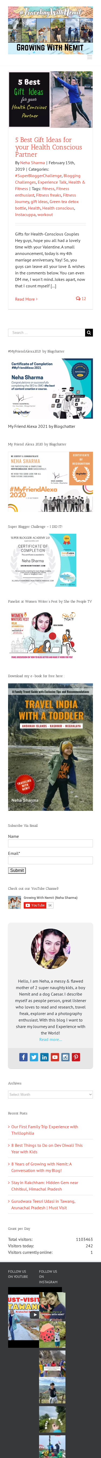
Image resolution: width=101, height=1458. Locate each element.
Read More (25, 299)
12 (83, 298)
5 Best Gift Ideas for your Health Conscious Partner (48, 147)
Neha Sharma (32, 162)
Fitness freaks (48, 195)
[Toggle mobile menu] (90, 57)
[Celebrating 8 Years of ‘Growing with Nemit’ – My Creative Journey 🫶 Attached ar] (52, 1305)
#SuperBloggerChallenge (38, 175)
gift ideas (39, 201)
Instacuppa (25, 214)
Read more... (50, 1039)
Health (34, 208)
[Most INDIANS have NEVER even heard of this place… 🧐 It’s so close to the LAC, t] (52, 1364)
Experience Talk (52, 182)
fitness (48, 188)
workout (45, 214)
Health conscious (58, 208)
